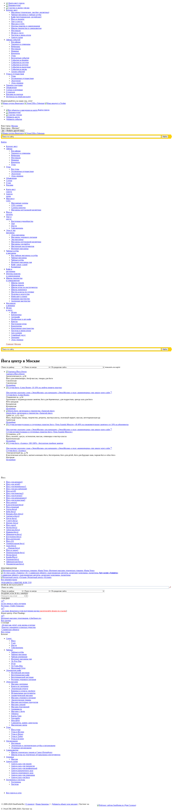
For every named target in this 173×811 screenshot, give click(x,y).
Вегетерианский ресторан (22, 677)
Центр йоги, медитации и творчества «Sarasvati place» (29, 413)
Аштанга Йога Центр (15, 374)
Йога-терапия (12, 507)
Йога (13, 641)
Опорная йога (12, 559)
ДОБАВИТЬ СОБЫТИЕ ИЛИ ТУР (16, 582)
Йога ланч (11, 525)
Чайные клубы (17, 652)
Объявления (11, 87)
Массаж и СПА (17, 24)
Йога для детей (13, 484)
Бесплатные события (20, 58)
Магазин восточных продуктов (24, 702)
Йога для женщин (14, 482)
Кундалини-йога (13, 537)
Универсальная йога (15, 543)
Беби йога (11, 511)
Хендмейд (15, 718)
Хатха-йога (11, 509)
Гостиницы (16, 782)
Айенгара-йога (13, 530)
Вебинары (15, 46)
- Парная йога (13, 548)
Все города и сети (14, 793)
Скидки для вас (15, 115)
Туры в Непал (17, 734)
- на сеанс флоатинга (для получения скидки (20, 611)
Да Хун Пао (16, 661)
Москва (14, 126)
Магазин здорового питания (23, 698)
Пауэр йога (11, 518)
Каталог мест (11, 10)
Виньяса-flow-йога (14, 514)
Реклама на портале (14, 94)
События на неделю (19, 65)
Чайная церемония (19, 657)
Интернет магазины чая (21, 659)
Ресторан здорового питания (23, 679)
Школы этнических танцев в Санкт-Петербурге (31, 752)
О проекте (29, 804)
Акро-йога (11, 546)
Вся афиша (16, 42)
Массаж (14, 759)
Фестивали (16, 30)
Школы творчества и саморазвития (26, 28)
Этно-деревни (17, 83)
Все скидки (6, 620)
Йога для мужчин (14, 496)
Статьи (9, 180)
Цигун (14, 645)
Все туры (15, 169)
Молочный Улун (18, 668)
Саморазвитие (12, 750)
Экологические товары (21, 700)
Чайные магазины (19, 654)
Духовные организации (21, 748)
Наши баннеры (42, 804)
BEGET (93, 804)
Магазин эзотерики (19, 684)
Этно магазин (12, 682)
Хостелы (15, 784)
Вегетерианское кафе (20, 675)
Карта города (43, 110)
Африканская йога (14, 562)
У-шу (13, 643)
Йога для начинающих (16, 498)
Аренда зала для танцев (21, 764)
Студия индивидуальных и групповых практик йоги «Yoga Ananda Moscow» (39, 432)
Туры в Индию (17, 732)
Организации (12, 741)
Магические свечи (19, 725)
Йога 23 (10, 541)
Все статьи (5, 632)
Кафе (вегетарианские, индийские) (26, 17)
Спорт (9, 638)
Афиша (9, 149)
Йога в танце (12, 550)
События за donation (19, 60)
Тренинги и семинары (20, 44)
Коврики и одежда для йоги (23, 691)
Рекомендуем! (14, 5)
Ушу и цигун (16, 21)
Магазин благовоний (20, 707)
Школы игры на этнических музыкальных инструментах (35, 755)
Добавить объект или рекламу (65, 804)
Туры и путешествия (15, 74)
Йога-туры (15, 729)
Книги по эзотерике (19, 686)
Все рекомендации (9, 580)
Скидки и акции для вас (19, 8)
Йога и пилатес (17, 19)
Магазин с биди (18, 711)
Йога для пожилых (14, 493)
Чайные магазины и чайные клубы (26, 15)
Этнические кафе (13, 670)
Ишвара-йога (12, 532)
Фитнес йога (12, 523)
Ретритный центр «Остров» (40, 577)
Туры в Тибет (17, 736)
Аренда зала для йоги (20, 777)
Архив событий (18, 71)
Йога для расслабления (16, 489)
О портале (10, 92)
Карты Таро (16, 716)
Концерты (15, 53)
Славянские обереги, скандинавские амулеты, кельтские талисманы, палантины (59, 574)
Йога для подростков (15, 500)
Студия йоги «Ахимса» (16, 450)
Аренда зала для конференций (24, 768)
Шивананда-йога (14, 534)
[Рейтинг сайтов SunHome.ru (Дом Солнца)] (116, 805)
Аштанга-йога (12, 516)
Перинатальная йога (15, 552)
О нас (8, 183)
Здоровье (10, 757)
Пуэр (13, 663)
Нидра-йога (11, 527)
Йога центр (11, 502)
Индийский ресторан (20, 673)
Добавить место (13, 117)
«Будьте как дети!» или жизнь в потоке (18, 625)
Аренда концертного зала (22, 770)
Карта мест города (16, 3)
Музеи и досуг (17, 33)
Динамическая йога (15, 564)
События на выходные (21, 67)
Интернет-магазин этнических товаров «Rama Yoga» (72, 570)
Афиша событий (13, 40)
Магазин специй (18, 704)
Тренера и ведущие (14, 85)
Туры (13, 56)
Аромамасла (16, 709)
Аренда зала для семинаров (23, 775)
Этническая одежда (19, 688)
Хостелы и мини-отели (21, 35)
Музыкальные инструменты (23, 693)
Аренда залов (17, 37)
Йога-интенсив (13, 539)
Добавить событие (14, 119)
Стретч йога (12, 521)
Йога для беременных (16, 486)
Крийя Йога (11, 557)
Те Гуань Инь (17, 666)
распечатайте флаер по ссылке (53, 611)
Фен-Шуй (15, 720)
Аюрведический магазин (22, 695)
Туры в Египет (17, 739)
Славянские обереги (10, 630)
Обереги (14, 714)
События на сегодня (20, 62)
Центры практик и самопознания (25, 26)
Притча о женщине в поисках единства (19, 627)
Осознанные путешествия (22, 78)
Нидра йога (11, 555)
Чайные (9, 650)
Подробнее (11, 385)
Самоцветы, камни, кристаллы (24, 723)
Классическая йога (14, 505)
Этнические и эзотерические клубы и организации (33, 745)
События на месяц (19, 69)
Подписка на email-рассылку (18, 97)
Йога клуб (11, 491)
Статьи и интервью (14, 90)
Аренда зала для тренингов (23, 766)
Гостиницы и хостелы (15, 780)
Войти (4, 142)
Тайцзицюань (17, 647)
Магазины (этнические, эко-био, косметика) (30, 12)
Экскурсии (16, 81)
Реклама (9, 185)
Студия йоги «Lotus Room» (18, 395)
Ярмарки (15, 51)
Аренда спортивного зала (22, 773)
